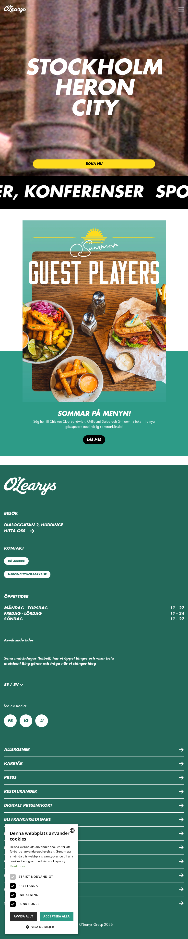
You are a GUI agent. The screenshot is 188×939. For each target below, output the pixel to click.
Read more (17, 866)
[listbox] (72, 830)
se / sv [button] (11, 685)
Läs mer (94, 439)
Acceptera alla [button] (56, 916)
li (41, 721)
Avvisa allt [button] (23, 916)
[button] (181, 9)
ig (26, 721)
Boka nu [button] (94, 163)
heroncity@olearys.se (27, 574)
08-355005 (16, 560)
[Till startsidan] (15, 9)
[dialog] (41, 879)
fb (10, 721)
